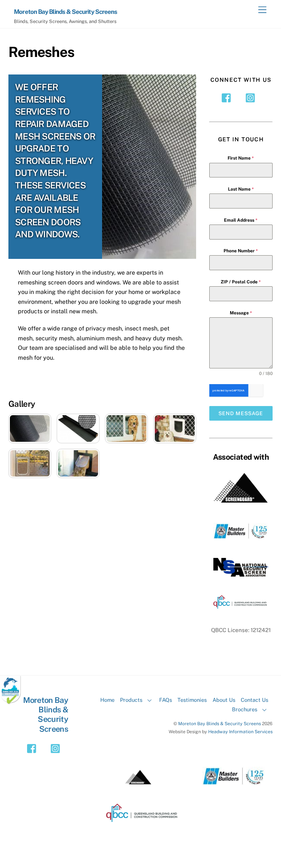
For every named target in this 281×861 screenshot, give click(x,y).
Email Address (241, 220)
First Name (241, 158)
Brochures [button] (244, 709)
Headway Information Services (240, 731)
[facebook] (228, 97)
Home (107, 700)
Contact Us (254, 700)
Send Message (240, 413)
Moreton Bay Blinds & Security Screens (219, 723)
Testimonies (192, 700)
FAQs (165, 700)
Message (241, 312)
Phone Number (241, 250)
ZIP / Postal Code (241, 281)
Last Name (241, 189)
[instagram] (251, 97)
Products (131, 700)
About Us (224, 700)
